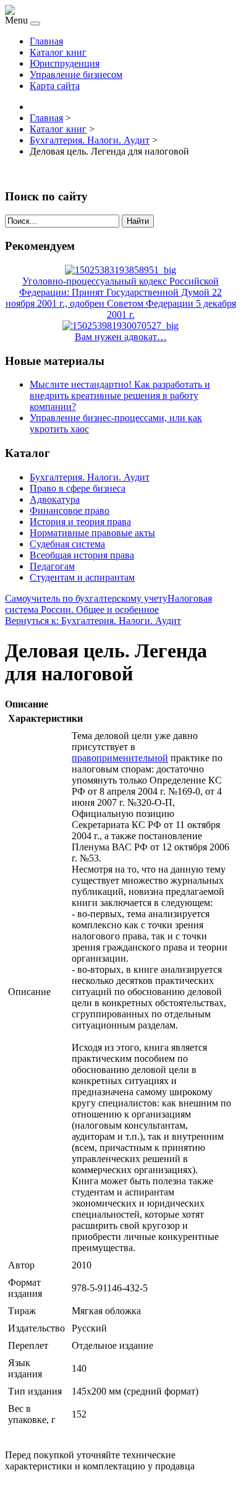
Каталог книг (58, 52)
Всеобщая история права (82, 555)
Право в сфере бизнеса (77, 488)
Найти (138, 221)
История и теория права (80, 521)
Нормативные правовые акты (92, 533)
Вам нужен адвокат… (121, 336)
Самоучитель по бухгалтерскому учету (86, 598)
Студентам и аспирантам (82, 577)
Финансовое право (69, 510)
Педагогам (52, 566)
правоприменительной (120, 758)
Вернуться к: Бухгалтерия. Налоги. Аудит (93, 620)
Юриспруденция (64, 63)
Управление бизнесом (76, 74)
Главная (46, 41)
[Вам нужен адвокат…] (120, 325)
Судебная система (67, 544)
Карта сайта (55, 85)
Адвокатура (55, 499)
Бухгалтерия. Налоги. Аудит (90, 477)
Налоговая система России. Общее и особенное (108, 604)
